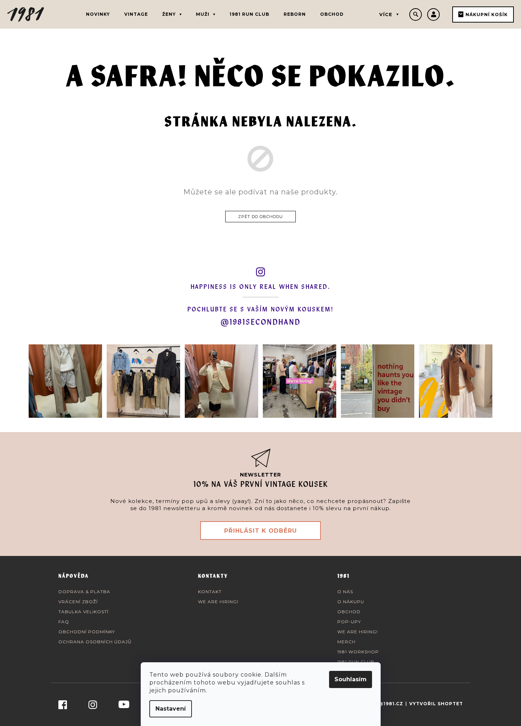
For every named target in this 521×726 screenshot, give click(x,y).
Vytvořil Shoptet (436, 703)
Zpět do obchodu (260, 216)
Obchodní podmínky (86, 631)
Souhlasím (350, 679)
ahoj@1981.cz (383, 703)
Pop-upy (349, 621)
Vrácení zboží (78, 601)
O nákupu (350, 601)
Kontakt (210, 591)
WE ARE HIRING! (218, 601)
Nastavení (170, 708)
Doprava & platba (84, 591)
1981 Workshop (358, 651)
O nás (345, 591)
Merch (346, 641)
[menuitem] (98, 14)
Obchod (349, 611)
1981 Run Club (355, 661)
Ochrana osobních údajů (95, 641)
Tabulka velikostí (83, 611)
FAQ (63, 621)
